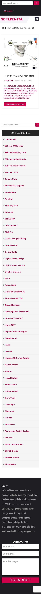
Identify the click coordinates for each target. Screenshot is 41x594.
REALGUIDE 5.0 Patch (22, 98)
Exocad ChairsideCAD (15, 292)
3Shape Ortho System (15, 166)
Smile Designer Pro (14, 444)
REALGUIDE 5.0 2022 (15, 86)
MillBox (8, 371)
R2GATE (8, 418)
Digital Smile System (15, 265)
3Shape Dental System (15, 153)
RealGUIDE (9, 80)
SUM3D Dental (11, 451)
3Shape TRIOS (11, 172)
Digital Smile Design (14, 259)
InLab (7, 345)
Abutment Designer (14, 186)
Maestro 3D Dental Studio (17, 358)
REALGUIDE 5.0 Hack (26, 93)
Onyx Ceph (10, 398)
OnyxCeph (10, 405)
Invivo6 (8, 351)
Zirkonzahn (10, 464)
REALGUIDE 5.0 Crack (18, 88)
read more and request (15, 104)
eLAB (7, 279)
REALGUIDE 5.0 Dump (20, 91)
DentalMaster (11, 245)
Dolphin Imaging (13, 272)
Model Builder (11, 378)
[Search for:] (18, 125)
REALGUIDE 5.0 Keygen (12, 96)
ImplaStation (11, 338)
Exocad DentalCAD (14, 298)
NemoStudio (11, 385)
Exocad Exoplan (12, 305)
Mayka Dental (11, 365)
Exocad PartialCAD (13, 318)
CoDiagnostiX (11, 225)
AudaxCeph (10, 192)
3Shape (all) (10, 139)
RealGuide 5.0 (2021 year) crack (19, 75)
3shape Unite (11, 179)
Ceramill (9, 212)
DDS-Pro (9, 232)
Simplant (9, 438)
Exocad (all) (10, 285)
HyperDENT (10, 325)
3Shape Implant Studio (15, 159)
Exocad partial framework (17, 312)
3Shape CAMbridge (14, 146)
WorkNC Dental (12, 458)
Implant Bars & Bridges (16, 332)
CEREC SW (10, 219)
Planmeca (9, 411)
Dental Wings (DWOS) (15, 239)
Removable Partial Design (17, 431)
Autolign (9, 199)
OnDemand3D (11, 391)
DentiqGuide (11, 252)
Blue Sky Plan (11, 206)
